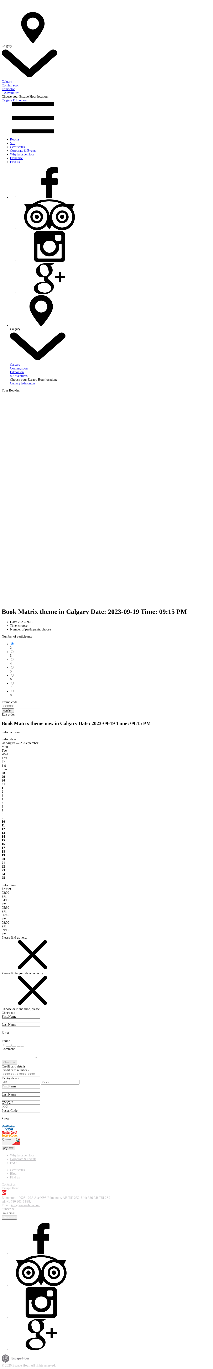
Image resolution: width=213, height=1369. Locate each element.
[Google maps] (49, 293)
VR (12, 143)
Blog (13, 1173)
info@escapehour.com (25, 1205)
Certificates (17, 147)
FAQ (13, 1163)
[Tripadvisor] (49, 229)
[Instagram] (49, 261)
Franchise (16, 158)
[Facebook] (49, 197)
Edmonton (20, 100)
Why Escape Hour (22, 154)
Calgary (7, 100)
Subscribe (9, 1217)
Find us (15, 162)
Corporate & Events (23, 150)
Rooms (14, 139)
